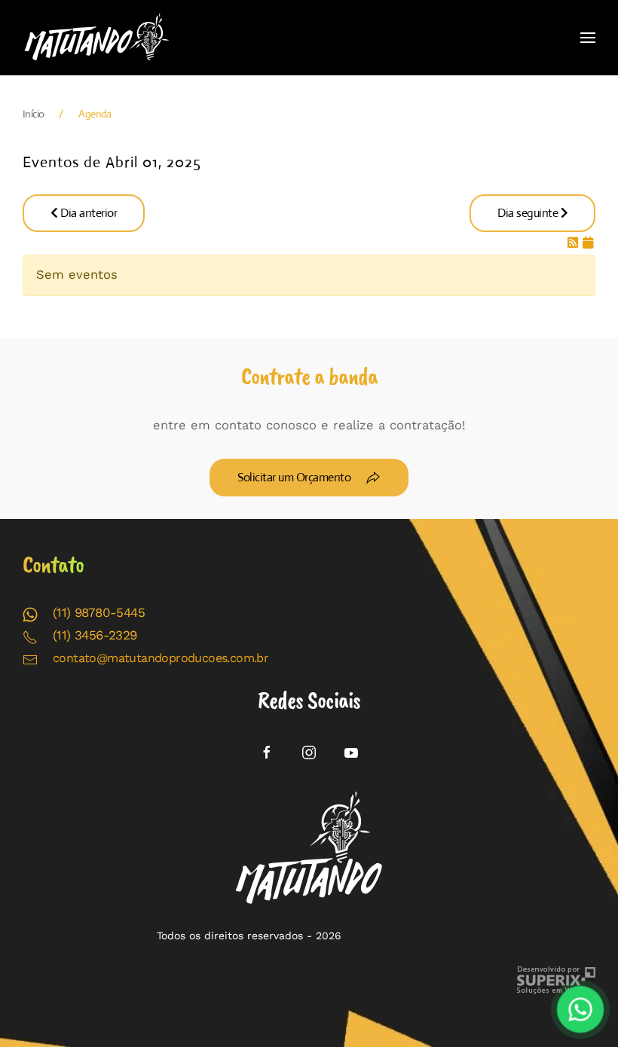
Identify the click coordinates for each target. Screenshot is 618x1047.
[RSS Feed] (575, 243)
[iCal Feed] (588, 243)
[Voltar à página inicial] (98, 37)
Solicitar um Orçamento (293, 477)
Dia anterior (88, 213)
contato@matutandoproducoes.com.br (160, 658)
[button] (587, 37)
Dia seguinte (529, 213)
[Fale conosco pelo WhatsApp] (580, 1009)
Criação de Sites (555, 980)
